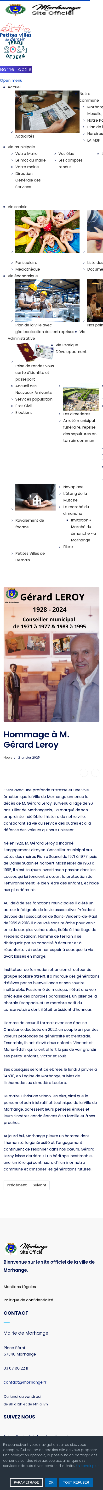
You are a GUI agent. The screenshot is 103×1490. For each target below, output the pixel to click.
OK (51, 1482)
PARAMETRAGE (26, 1482)
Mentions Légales (20, 1286)
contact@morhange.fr (25, 1382)
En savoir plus (87, 1465)
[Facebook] (84, 773)
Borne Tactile (16, 69)
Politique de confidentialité (28, 1300)
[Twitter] (95, 773)
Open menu (11, 80)
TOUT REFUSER (76, 1482)
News (8, 757)
